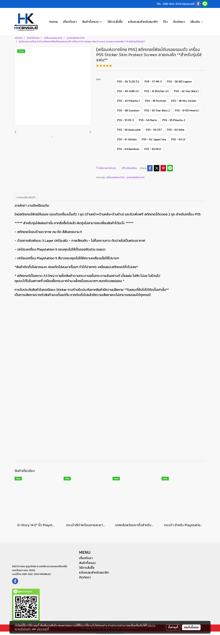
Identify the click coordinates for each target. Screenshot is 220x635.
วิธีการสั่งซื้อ (115, 21)
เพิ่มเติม (195, 21)
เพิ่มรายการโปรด (107, 168)
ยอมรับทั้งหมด (191, 627)
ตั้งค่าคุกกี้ (173, 627)
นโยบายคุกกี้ (43, 629)
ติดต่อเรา (179, 21)
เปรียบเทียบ (131, 168)
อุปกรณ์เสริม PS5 (135, 177)
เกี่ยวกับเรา (70, 21)
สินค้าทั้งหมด (90, 21)
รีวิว (165, 21)
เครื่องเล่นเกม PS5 (115, 177)
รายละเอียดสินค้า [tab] (26, 197)
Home (53, 21)
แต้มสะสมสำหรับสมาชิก (143, 21)
